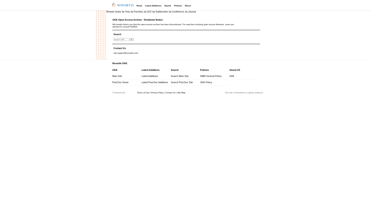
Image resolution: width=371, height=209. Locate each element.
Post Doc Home (120, 82)
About (188, 5)
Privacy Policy (157, 92)
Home (139, 5)
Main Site (117, 76)
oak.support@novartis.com (125, 53)
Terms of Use (143, 92)
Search (167, 5)
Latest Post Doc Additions (155, 82)
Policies (178, 5)
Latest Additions (153, 5)
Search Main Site (180, 76)
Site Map (181, 92)
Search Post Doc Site (182, 82)
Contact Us (170, 92)
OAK (231, 76)
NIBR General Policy (211, 76)
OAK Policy (206, 82)
